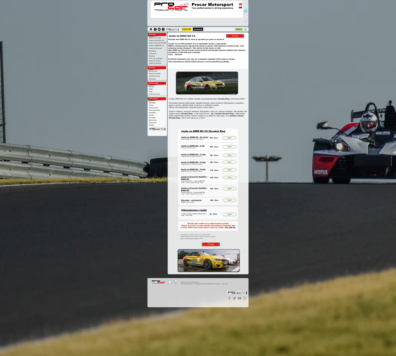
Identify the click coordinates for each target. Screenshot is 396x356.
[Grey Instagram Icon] (244, 298)
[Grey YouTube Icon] (239, 298)
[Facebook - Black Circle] (155, 29)
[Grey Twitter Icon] (234, 298)
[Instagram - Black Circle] (163, 29)
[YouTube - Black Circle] (159, 29)
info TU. (232, 227)
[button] (246, 10)
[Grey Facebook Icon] (229, 298)
